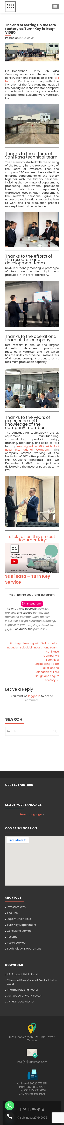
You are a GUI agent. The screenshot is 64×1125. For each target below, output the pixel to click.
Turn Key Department (21, 925)
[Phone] (9, 1116)
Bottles (37, 613)
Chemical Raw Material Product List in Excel (32, 982)
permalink (40, 629)
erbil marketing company (27, 615)
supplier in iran (15, 625)
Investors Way (16, 907)
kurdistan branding (42, 621)
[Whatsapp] (9, 1105)
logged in (34, 696)
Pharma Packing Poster (22, 990)
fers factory (42, 617)
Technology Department (24, 949)
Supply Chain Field (19, 919)
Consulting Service (19, 931)
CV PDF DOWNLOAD (20, 1001)
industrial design (16, 621)
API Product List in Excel (22, 974)
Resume (12, 937)
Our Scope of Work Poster (24, 996)
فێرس (40, 625)
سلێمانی (49, 625)
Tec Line (12, 913)
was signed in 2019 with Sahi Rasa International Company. (32, 448)
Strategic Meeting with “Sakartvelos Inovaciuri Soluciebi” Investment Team (32, 645)
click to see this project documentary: (32, 538)
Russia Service (16, 943)
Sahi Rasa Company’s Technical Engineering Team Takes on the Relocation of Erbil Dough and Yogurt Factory (47, 666)
